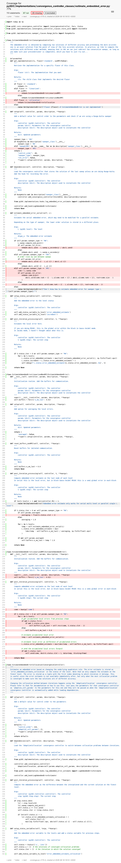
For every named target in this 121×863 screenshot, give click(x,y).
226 (3, 540)
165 (3, 400)
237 (3, 566)
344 (3, 812)
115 (3, 284)
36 (4, 102)
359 (3, 847)
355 (3, 838)
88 (4, 222)
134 (3, 328)
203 (3, 487)
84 (4, 213)
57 (4, 151)
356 (3, 840)
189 (3, 455)
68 (4, 176)
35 (4, 100)
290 (3, 688)
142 (3, 347)
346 (3, 817)
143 (3, 349)
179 (3, 432)
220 (3, 526)
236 (3, 563)
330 (3, 780)
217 (3, 520)
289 (3, 686)
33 (4, 95)
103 (3, 257)
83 (4, 211)
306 (3, 725)
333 (3, 787)
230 (3, 550)
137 (3, 335)
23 (4, 72)
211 (3, 506)
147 (3, 358)
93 (4, 234)
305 (3, 722)
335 (3, 792)
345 (3, 815)
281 (3, 667)
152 (3, 370)
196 (3, 471)
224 (3, 536)
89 (4, 225)
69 (4, 178)
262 (3, 623)
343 (3, 810)
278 (3, 660)
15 (4, 54)
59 (4, 155)
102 (3, 255)
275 (3, 653)
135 (3, 331)
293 (3, 695)
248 (3, 591)
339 (3, 801)
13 (4, 49)
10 (4, 42)
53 (4, 142)
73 (4, 188)
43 (4, 119)
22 (4, 70)
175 (3, 423)
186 (3, 448)
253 (3, 602)
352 (3, 831)
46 (4, 125)
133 (3, 326)
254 (3, 605)
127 (3, 312)
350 (3, 826)
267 (3, 635)
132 (3, 324)
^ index (16, 16)
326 (3, 771)
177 (3, 427)
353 (3, 833)
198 (3, 476)
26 (37, 13)
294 (3, 697)
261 (3, 621)
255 (3, 607)
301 (3, 713)
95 (4, 238)
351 (3, 828)
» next (24, 16)
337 (3, 796)
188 (3, 453)
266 (3, 632)
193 (3, 464)
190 (3, 457)
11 (4, 45)
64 (4, 167)
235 (3, 561)
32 (4, 93)
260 (3, 619)
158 (3, 384)
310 (3, 734)
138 (3, 337)
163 (3, 395)
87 (26, 13)
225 (3, 538)
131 (3, 321)
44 (4, 121)
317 (3, 750)
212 (3, 508)
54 (4, 144)
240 (3, 573)
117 (3, 289)
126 (3, 310)
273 (3, 649)
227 (3, 543)
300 (3, 711)
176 (3, 425)
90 (4, 227)
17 (4, 59)
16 (4, 56)
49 (4, 132)
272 (3, 646)
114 (3, 282)
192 (3, 462)
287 (3, 681)
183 (3, 441)
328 (3, 775)
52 (4, 139)
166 (3, 402)
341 (3, 805)
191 (3, 460)
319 (3, 755)
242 (3, 577)
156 (3, 379)
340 (3, 803)
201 (3, 483)
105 (3, 261)
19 (4, 63)
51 (4, 137)
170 (3, 411)
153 (3, 372)
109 (3, 271)
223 (3, 533)
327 (3, 773)
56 (4, 148)
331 (3, 782)
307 (3, 727)
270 (3, 642)
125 (3, 307)
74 (4, 190)
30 (4, 89)
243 (3, 579)
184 (3, 443)
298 (3, 706)
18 (4, 61)
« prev (9, 16)
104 (3, 259)
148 (3, 361)
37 (4, 105)
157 (3, 381)
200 (3, 480)
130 (3, 319)
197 (3, 473)
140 (3, 342)
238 (3, 568)
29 (4, 86)
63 (4, 165)
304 (3, 720)
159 (3, 386)
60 (4, 158)
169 (3, 409)
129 (3, 317)
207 (3, 496)
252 (3, 600)
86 (4, 218)
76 (4, 195)
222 (3, 531)
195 (3, 469)
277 (3, 658)
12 (4, 47)
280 (3, 665)
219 (3, 524)
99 (4, 248)
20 (4, 65)
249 (3, 593)
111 (3, 275)
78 (4, 199)
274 (3, 651)
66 (4, 171)
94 (4, 236)
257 (3, 612)
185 (3, 446)
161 (3, 391)
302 (3, 716)
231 (3, 552)
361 (3, 852)
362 (3, 854)
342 (3, 808)
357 (3, 842)
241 (3, 575)
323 (3, 764)
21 (4, 68)
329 (3, 778)
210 (3, 503)
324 (3, 766)
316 (3, 748)
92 (4, 231)
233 (3, 556)
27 (4, 82)
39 (4, 109)
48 (4, 130)
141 (3, 344)
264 (3, 628)
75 (4, 192)
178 (3, 430)
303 (3, 718)
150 (3, 365)
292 (3, 692)
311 (3, 736)
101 (3, 252)
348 (3, 822)
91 (4, 229)
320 (3, 757)
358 (3, 845)
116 (3, 287)
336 (3, 794)
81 (4, 206)
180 (3, 434)
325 (3, 768)
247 (3, 589)
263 (3, 626)
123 (3, 303)
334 (3, 789)
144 (3, 351)
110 (3, 273)
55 (4, 146)
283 (3, 672)
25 (4, 77)
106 (3, 264)
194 (3, 466)
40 (4, 112)
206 (3, 494)
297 (3, 704)
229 (3, 547)
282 (3, 669)
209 (3, 501)
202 (3, 485)
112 (3, 278)
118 (3, 291)
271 (3, 644)
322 (3, 762)
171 (3, 414)
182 (3, 439)
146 (3, 356)
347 (3, 819)
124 (3, 305)
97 (4, 243)
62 (4, 162)
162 (3, 393)
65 (4, 169)
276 (3, 656)
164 (3, 397)
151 (3, 367)
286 (3, 679)
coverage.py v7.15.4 (38, 16)
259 (3, 616)
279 (3, 662)
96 (4, 241)
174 (3, 421)
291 (3, 690)
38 (4, 107)
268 (3, 637)
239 (3, 570)
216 (3, 517)
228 (3, 545)
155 (3, 377)
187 (3, 450)
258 (3, 614)
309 (3, 732)
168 (3, 407)
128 (3, 314)
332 (3, 785)
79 (4, 201)
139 (3, 340)
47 (4, 128)
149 (3, 363)
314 (3, 743)
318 (3, 752)
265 (3, 630)
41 (4, 114)
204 (3, 490)
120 (3, 296)
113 (3, 280)
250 (3, 596)
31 (4, 91)
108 (3, 268)
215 (3, 515)
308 (3, 729)
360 (3, 849)
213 (3, 510)
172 (3, 416)
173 (3, 418)
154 (3, 374)
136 (3, 333)
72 (4, 185)
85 (4, 215)
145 (3, 354)
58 (4, 153)
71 (4, 183)
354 (3, 835)
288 (3, 683)
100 (3, 250)
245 (3, 584)
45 (4, 123)
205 (3, 492)
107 (3, 266)
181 (3, 437)
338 (3, 798)
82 (4, 208)
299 (3, 709)
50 (4, 135)
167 (3, 404)
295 (3, 699)
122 (3, 301)
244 (3, 582)
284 (3, 674)
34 (4, 98)
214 (3, 513)
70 (4, 181)
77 (4, 197)
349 (3, 824)
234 (3, 559)
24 (4, 75)
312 (3, 738)
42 (4, 116)
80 (4, 204)
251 (3, 598)
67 (4, 174)
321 (3, 759)
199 (3, 478)
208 (3, 499)
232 (3, 554)
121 (3, 298)
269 (3, 639)
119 (3, 294)
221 (3, 529)
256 (3, 609)
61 (4, 160)
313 (3, 741)
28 (4, 84)
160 (3, 388)
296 (3, 702)
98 (4, 245)
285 (3, 676)
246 (3, 586)
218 (3, 522)
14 (4, 52)
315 (3, 745)
